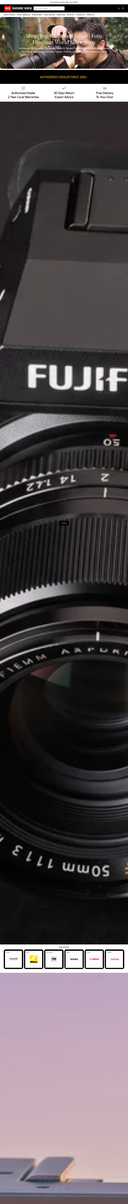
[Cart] (123, 8)
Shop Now (64, 523)
